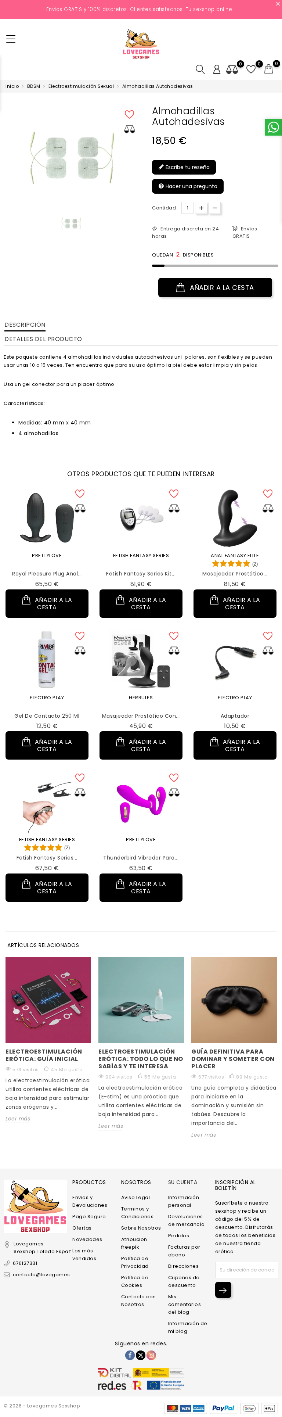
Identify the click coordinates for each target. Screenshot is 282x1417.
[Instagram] (151, 1355)
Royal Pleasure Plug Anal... (47, 573)
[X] (140, 1355)
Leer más (18, 1118)
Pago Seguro (89, 1216)
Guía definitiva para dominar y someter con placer (233, 1058)
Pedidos (178, 1235)
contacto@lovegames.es (45, 1274)
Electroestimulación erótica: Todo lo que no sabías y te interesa (140, 1058)
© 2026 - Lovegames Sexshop (42, 1405)
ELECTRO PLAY (47, 697)
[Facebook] (130, 1355)
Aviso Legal (135, 1197)
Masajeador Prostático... (234, 573)
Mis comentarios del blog (184, 1304)
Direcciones (183, 1266)
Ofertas (82, 1227)
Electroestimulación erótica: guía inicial (44, 1055)
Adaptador (235, 716)
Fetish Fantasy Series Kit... (141, 573)
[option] (70, 223)
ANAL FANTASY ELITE (235, 555)
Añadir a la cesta (221, 287)
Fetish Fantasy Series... (47, 857)
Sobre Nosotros (141, 1227)
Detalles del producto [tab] (43, 339)
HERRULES (141, 697)
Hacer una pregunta (190, 186)
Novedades (87, 1239)
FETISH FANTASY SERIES (141, 555)
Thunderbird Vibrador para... (140, 857)
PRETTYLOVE (47, 555)
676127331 (25, 1263)
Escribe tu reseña (187, 167)
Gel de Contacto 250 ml (46, 716)
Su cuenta (183, 1182)
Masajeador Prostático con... (141, 716)
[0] (268, 69)
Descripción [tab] (25, 324)
